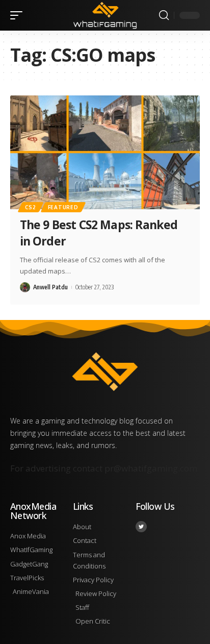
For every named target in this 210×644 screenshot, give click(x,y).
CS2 (30, 207)
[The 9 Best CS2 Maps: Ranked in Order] (105, 152)
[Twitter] (141, 526)
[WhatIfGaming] (105, 15)
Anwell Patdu (50, 287)
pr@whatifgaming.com (150, 468)
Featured (63, 207)
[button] (19, 15)
